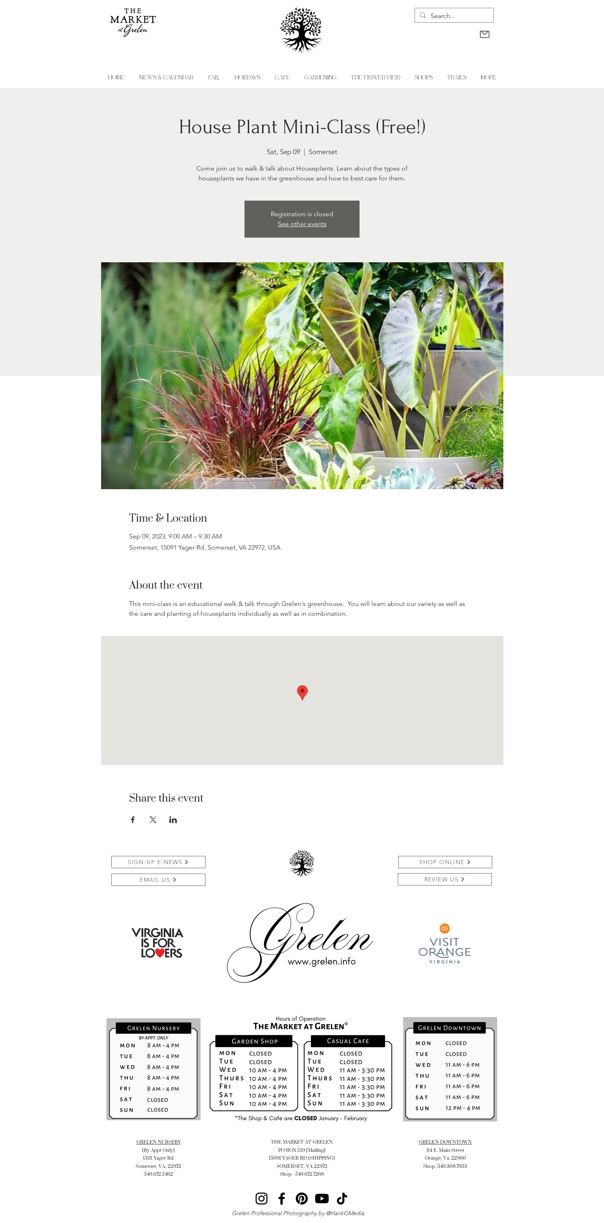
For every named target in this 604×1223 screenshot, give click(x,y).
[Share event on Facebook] (133, 819)
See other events (302, 224)
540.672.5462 (158, 1174)
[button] (247, 77)
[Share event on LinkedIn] (173, 819)
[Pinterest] (302, 1199)
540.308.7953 (452, 1166)
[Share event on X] (153, 819)
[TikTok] (342, 1199)
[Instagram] (262, 1199)
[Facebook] (282, 1199)
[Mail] (484, 34)
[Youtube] (322, 1199)
